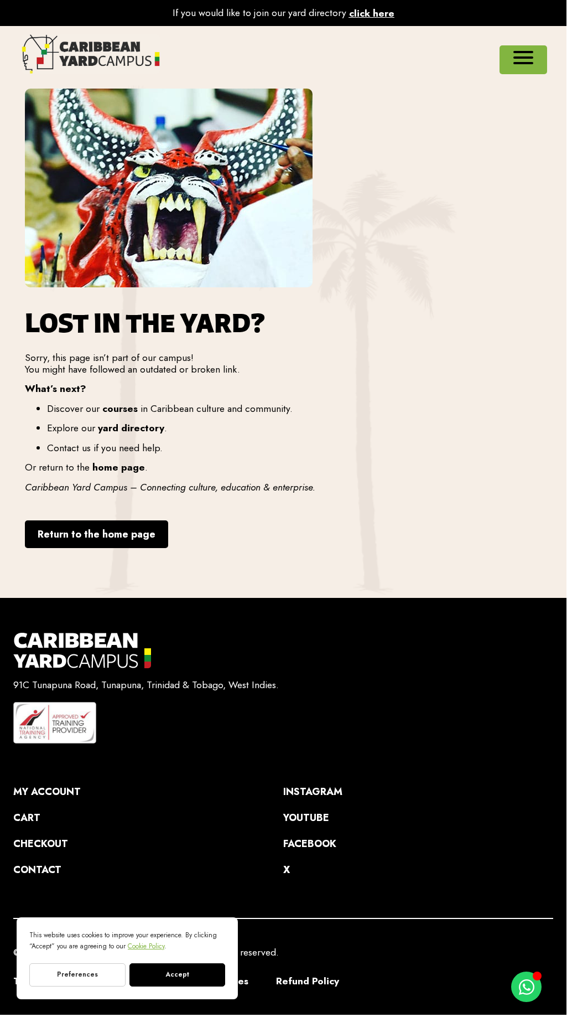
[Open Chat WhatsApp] (526, 987)
